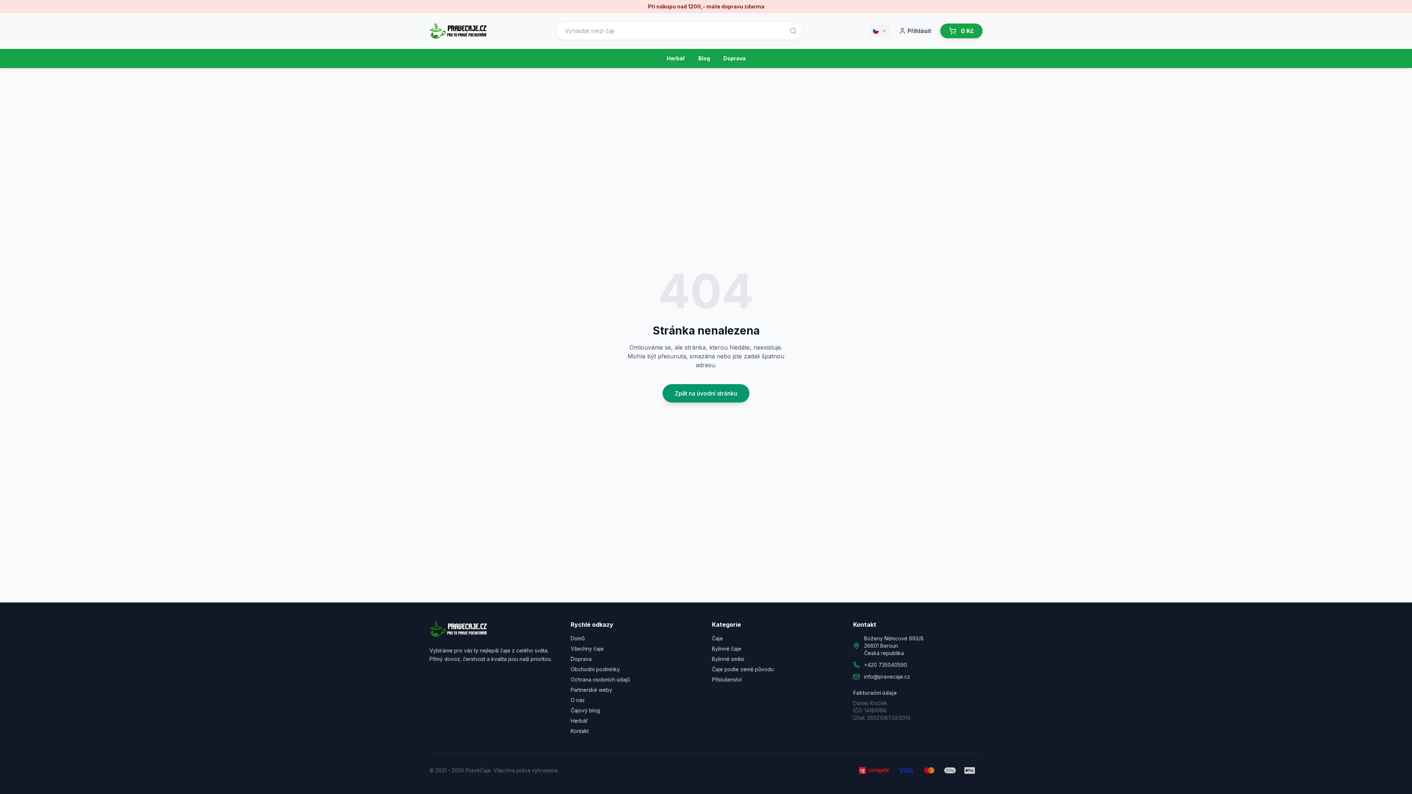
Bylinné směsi (728, 659)
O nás (578, 700)
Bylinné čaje (726, 648)
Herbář (676, 58)
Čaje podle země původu (743, 669)
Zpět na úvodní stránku (706, 393)
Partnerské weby (591, 690)
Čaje (717, 638)
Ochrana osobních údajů (600, 679)
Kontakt (580, 731)
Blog (704, 58)
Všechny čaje (587, 648)
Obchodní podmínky (595, 669)
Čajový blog (585, 710)
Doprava (734, 58)
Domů (578, 638)
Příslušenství (727, 679)
